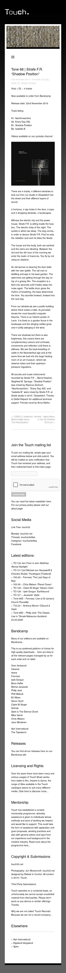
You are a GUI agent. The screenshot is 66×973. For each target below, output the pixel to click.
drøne (14, 672)
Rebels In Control (33, 874)
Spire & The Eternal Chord (24, 711)
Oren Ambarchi (19, 665)
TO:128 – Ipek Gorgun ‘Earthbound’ (31, 591)
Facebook (16, 544)
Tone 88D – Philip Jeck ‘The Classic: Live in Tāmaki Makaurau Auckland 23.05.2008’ (30, 616)
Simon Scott (17, 701)
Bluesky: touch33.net (21, 533)
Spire (16, 946)
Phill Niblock (17, 693)
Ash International (19, 728)
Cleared (15, 669)
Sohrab (15, 708)
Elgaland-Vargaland (23, 942)
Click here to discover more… (34, 791)
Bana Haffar (17, 683)
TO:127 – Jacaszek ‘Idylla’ (26, 595)
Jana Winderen (19, 722)
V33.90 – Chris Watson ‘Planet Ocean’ (32, 584)
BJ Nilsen (16, 697)
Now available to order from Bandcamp (31, 95)
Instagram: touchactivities (24, 540)
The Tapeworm (19, 732)
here (48, 501)
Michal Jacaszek (19, 686)
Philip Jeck (16, 690)
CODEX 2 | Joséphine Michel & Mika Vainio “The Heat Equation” (22, 419)
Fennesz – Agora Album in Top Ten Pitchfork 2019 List (44, 419)
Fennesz (15, 676)
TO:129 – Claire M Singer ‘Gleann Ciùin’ (33, 587)
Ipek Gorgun (17, 679)
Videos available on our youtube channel (31, 136)
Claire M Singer (19, 704)
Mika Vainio (17, 715)
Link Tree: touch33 (20, 527)
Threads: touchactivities (23, 537)
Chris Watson (18, 718)
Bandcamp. (17, 642)
